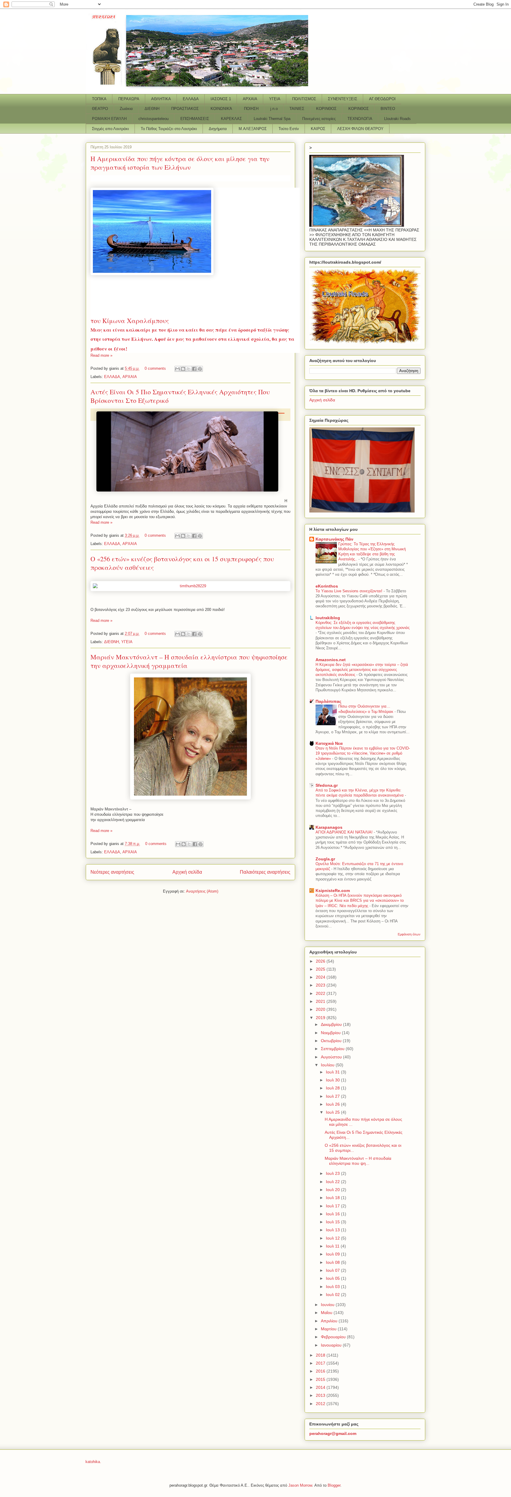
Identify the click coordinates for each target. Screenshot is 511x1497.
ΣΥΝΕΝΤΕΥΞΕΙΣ (342, 99)
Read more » (101, 355)
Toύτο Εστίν (289, 128)
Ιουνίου (328, 1304)
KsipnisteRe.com (333, 890)
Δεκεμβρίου (332, 1024)
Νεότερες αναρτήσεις (112, 872)
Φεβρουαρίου (334, 1336)
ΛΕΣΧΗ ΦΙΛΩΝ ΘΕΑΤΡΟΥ (360, 128)
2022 (321, 993)
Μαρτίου (329, 1328)
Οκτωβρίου (332, 1040)
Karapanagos (329, 827)
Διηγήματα (218, 128)
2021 (321, 1001)
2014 (321, 1387)
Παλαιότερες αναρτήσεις (265, 872)
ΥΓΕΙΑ (274, 99)
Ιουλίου (328, 1065)
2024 (321, 977)
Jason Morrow (300, 1485)
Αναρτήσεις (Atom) (202, 891)
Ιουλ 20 (333, 1189)
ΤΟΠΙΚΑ (99, 99)
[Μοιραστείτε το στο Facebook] (194, 369)
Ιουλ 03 (333, 1286)
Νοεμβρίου (331, 1032)
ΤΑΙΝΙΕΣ (297, 108)
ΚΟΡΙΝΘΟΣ (326, 108)
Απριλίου (330, 1320)
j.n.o (274, 108)
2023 (321, 985)
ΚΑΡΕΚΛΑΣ (231, 118)
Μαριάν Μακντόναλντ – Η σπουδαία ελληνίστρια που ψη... (358, 1161)
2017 (321, 1363)
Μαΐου (327, 1312)
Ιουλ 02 (333, 1294)
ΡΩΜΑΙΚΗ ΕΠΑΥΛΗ (109, 118)
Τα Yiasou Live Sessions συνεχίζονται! (350, 591)
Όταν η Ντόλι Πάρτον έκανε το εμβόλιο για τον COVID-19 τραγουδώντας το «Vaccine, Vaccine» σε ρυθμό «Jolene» (363, 753)
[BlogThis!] (183, 369)
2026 (321, 961)
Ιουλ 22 (333, 1181)
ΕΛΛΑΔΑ (191, 99)
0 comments (155, 368)
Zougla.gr (325, 859)
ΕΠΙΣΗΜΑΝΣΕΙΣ (194, 118)
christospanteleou (153, 118)
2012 (321, 1403)
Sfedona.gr (327, 785)
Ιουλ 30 (333, 1080)
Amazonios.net (331, 659)
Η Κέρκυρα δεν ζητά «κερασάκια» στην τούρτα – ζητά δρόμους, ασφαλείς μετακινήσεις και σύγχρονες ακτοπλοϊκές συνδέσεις (362, 669)
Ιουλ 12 (333, 1238)
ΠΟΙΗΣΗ (251, 108)
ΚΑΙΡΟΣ (318, 128)
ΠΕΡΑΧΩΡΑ (128, 99)
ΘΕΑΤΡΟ (100, 108)
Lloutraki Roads (397, 118)
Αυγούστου (332, 1057)
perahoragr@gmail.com (332, 1433)
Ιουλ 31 (333, 1072)
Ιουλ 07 (333, 1270)
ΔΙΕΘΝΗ (152, 108)
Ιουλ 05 (333, 1278)
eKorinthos (327, 586)
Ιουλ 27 (333, 1096)
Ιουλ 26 (333, 1104)
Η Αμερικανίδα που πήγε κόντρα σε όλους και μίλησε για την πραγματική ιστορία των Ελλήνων (179, 162)
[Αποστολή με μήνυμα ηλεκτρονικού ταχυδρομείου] (177, 369)
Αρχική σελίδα (187, 872)
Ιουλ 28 (333, 1088)
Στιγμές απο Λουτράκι (110, 128)
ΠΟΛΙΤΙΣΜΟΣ (304, 99)
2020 (321, 1009)
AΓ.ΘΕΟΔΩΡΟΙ (382, 99)
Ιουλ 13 (333, 1229)
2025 (321, 969)
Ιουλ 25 (333, 1112)
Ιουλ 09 (333, 1254)
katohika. (93, 1461)
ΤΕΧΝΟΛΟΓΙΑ (359, 118)
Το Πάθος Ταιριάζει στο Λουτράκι (169, 128)
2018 (321, 1355)
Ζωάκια (126, 108)
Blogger (334, 1485)
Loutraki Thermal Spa (272, 118)
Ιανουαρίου (332, 1345)
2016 (321, 1371)
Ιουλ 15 (333, 1221)
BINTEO (388, 108)
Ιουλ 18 (333, 1197)
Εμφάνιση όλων (409, 934)
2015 (321, 1379)
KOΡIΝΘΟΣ (358, 108)
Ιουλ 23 (333, 1173)
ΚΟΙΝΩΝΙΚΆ (221, 108)
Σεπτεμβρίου (333, 1048)
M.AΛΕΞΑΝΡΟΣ (253, 128)
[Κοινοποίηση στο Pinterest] (200, 369)
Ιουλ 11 (333, 1246)
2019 (321, 1017)
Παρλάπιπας (328, 701)
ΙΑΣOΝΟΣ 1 (221, 99)
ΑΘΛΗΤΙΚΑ (161, 99)
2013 (321, 1395)
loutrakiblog (328, 617)
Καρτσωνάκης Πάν (334, 539)
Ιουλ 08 (333, 1262)
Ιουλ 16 (333, 1213)
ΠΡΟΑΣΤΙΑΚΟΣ (185, 108)
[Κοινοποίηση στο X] (189, 369)
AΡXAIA (250, 99)
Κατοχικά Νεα (329, 743)
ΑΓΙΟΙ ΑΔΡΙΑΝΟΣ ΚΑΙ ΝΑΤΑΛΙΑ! (345, 832)
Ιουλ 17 (333, 1206)
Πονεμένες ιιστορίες (319, 118)
